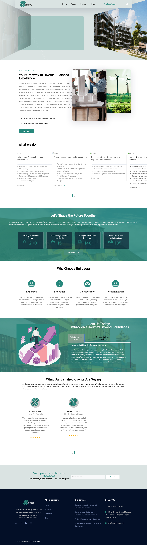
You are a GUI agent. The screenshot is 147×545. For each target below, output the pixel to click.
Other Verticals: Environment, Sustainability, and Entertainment (86, 513)
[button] (45, 118)
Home (47, 505)
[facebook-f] (21, 523)
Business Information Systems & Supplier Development (86, 506)
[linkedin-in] (26, 523)
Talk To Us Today (110, 4)
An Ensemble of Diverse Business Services (39, 119)
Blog (46, 518)
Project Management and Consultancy (88, 519)
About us (48, 509)
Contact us (48, 514)
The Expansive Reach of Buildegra (36, 123)
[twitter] (16, 523)
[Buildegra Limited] (26, 4)
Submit (112, 477)
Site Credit (36, 541)
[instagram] (31, 523)
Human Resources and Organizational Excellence (88, 524)
